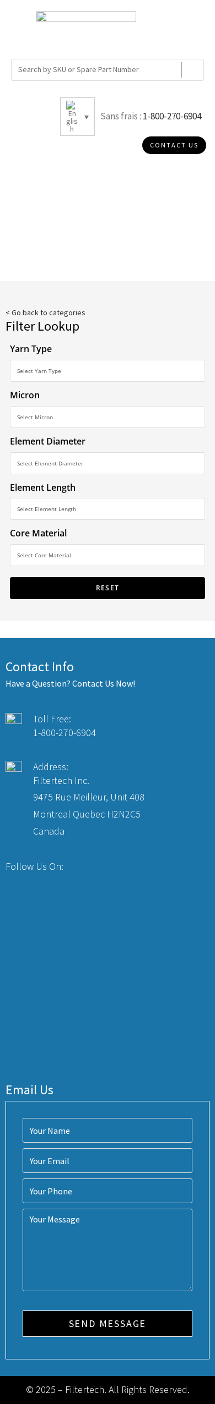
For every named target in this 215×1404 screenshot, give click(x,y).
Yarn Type (31, 349)
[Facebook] (79, 866)
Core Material (38, 533)
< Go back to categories (45, 312)
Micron (25, 395)
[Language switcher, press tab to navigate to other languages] (77, 116)
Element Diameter (47, 441)
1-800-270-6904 (172, 116)
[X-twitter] (99, 866)
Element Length (43, 487)
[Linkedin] (119, 866)
